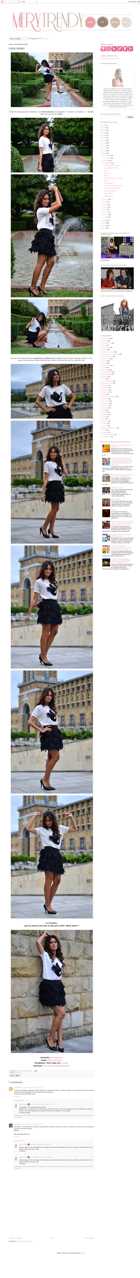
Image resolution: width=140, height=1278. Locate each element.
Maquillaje (105, 390)
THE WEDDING (116, 499)
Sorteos (104, 361)
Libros (104, 416)
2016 (104, 150)
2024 (104, 130)
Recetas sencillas (107, 381)
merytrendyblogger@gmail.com (110, 58)
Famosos (105, 414)
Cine (103, 410)
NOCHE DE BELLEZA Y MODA (113, 178)
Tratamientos (106, 365)
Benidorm (105, 399)
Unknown (17, 1087)
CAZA (105, 170)
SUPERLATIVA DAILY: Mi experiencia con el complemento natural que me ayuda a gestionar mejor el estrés (122, 523)
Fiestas (104, 363)
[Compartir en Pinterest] (19, 1075)
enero (106, 217)
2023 (104, 133)
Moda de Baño (106, 374)
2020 (104, 140)
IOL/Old (64, 1063)
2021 (104, 138)
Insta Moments (106, 437)
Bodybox (105, 423)
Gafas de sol (106, 358)
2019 (104, 143)
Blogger (82, 1253)
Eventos (104, 350)
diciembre (107, 155)
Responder (17, 1096)
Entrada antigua (89, 1238)
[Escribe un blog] (13, 1075)
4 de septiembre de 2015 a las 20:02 (31, 1087)
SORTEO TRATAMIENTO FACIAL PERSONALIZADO (121, 535)
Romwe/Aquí (56, 1057)
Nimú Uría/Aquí (54, 1060)
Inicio (53, 1238)
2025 (104, 127)
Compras (105, 385)
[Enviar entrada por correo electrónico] (35, 1071)
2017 (104, 148)
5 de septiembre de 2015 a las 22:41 (41, 1144)
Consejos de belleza (108, 434)
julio (105, 202)
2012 (104, 225)
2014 (104, 220)
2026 (104, 125)
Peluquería (105, 392)
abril (105, 209)
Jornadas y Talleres (108, 352)
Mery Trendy (23, 1104)
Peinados (105, 408)
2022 (104, 135)
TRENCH (106, 173)
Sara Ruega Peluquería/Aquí (56, 1066)
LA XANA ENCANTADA (111, 168)
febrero (106, 214)
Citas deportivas (107, 372)
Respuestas (19, 1100)
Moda (104, 419)
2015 (104, 153)
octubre (106, 160)
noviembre (107, 158)
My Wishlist (105, 370)
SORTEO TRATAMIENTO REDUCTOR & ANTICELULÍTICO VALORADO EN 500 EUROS (121, 547)
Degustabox (105, 347)
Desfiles (104, 341)
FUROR (106, 181)
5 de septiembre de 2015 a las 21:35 (33, 1124)
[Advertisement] (51, 1219)
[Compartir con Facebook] (17, 1075)
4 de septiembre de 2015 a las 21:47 (41, 1104)
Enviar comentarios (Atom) (25, 1241)
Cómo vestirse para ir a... (109, 428)
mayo (106, 207)
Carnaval (105, 425)
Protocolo (105, 421)
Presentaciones (107, 343)
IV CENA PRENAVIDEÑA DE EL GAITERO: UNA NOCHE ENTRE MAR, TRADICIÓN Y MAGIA (120, 561)
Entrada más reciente (15, 1238)
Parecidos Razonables (109, 396)
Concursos (105, 387)
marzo (106, 212)
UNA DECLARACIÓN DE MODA (113, 186)
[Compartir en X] (15, 1075)
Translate (45, 38)
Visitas (104, 394)
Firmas (104, 345)
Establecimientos (107, 356)
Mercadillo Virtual (107, 383)
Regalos (104, 376)
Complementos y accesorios (110, 354)
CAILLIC (113, 510)
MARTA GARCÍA (109, 183)
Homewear (105, 405)
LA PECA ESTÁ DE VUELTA (112, 165)
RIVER (106, 175)
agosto (106, 199)
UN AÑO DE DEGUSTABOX (112, 188)
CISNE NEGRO (108, 193)
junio (105, 204)
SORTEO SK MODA (117, 488)
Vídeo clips (105, 403)
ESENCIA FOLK (108, 196)
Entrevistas (105, 401)
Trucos (104, 430)
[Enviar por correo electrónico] (11, 1075)
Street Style (18, 1072)
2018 (104, 145)
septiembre (107, 163)
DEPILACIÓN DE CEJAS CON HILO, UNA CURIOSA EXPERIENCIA (122, 475)
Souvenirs (105, 432)
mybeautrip (17, 1124)
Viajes (104, 378)
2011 (104, 228)
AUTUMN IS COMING (110, 191)
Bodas (104, 367)
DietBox (104, 412)
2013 (104, 223)
